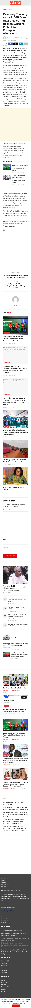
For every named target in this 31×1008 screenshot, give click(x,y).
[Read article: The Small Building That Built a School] (6, 637)
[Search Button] (29, 2)
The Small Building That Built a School (15, 688)
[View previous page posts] (14, 188)
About (3, 980)
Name (5, 532)
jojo (9, 37)
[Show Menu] (2, 2)
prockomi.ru (4, 922)
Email (5, 539)
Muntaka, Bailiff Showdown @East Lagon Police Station (11, 588)
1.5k (23, 172)
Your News (4, 963)
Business (9, 9)
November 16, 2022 (17, 37)
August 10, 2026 (7, 464)
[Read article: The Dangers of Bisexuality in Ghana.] (15, 476)
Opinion (6, 684)
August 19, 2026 (21, 690)
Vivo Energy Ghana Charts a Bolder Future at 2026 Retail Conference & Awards (13, 339)
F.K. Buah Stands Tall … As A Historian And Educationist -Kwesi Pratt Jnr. (17, 599)
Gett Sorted (4, 970)
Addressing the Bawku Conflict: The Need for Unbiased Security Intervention (17, 616)
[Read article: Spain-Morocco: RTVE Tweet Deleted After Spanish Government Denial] (6, 645)
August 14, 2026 (7, 436)
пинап (3, 880)
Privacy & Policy (5, 987)
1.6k (5, 692)
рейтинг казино (5, 884)
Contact (3, 989)
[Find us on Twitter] (4, 911)
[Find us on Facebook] (1, 911)
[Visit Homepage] (15, 3)
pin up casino (5, 878)
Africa (6, 706)
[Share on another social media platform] (26, 44)
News (5, 456)
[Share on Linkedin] (21, 44)
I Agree (16, 1005)
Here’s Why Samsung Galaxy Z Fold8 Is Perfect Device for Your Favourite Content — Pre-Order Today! (15, 784)
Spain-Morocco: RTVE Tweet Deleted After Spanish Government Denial (19, 645)
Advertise (4, 965)
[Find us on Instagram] (7, 911)
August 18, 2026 (16, 172)
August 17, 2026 (16, 184)
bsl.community (5, 917)
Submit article (5, 961)
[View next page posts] (17, 188)
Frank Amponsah (8, 764)
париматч (4, 882)
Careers (3, 984)
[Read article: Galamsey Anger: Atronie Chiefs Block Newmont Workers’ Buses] (15, 449)
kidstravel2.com (5, 919)
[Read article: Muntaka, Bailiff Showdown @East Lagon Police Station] (15, 575)
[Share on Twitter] (15, 44)
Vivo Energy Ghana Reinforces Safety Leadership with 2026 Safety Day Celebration (15, 432)
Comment (6, 510)
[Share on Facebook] (10, 44)
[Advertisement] (15, 124)
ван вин (3, 886)
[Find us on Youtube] (11, 911)
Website (5, 547)
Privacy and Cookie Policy (19, 1003)
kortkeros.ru (4, 920)
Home (4, 9)
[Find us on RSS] (14, 911)
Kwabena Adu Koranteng (10, 690)
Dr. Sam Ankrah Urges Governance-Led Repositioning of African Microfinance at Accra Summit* (19, 179)
